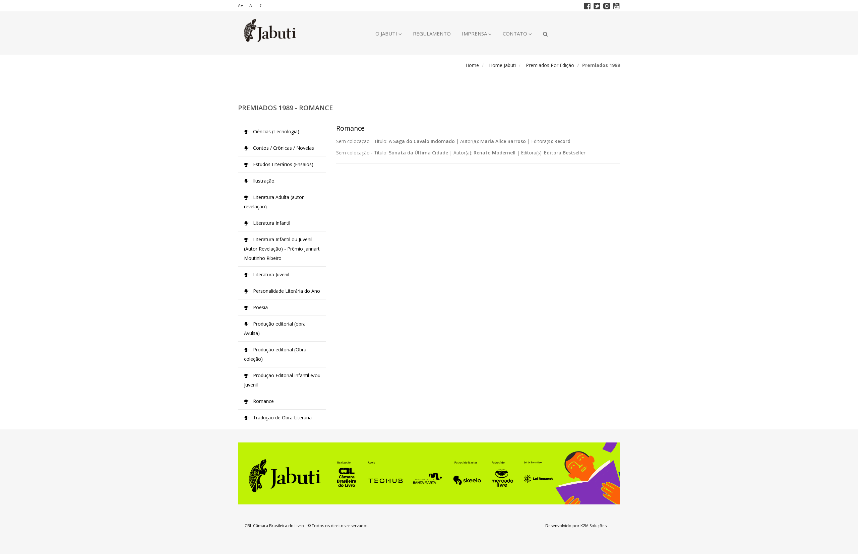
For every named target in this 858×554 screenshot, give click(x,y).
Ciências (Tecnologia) (275, 131)
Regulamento (432, 33)
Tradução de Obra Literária (282, 417)
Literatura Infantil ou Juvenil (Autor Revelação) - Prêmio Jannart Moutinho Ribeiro (282, 248)
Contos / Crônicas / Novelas (283, 148)
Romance (263, 401)
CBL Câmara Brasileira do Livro (274, 526)
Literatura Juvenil (270, 274)
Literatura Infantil (271, 223)
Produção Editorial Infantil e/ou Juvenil (282, 380)
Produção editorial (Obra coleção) (275, 354)
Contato (516, 33)
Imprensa (475, 33)
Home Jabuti (502, 65)
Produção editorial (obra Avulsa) (275, 328)
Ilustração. (263, 181)
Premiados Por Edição (550, 65)
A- (251, 5)
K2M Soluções (593, 526)
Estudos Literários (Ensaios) (282, 164)
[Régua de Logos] (429, 473)
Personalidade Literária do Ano (286, 291)
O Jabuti (387, 33)
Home (472, 65)
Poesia (260, 307)
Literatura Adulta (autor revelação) (274, 202)
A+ (240, 5)
